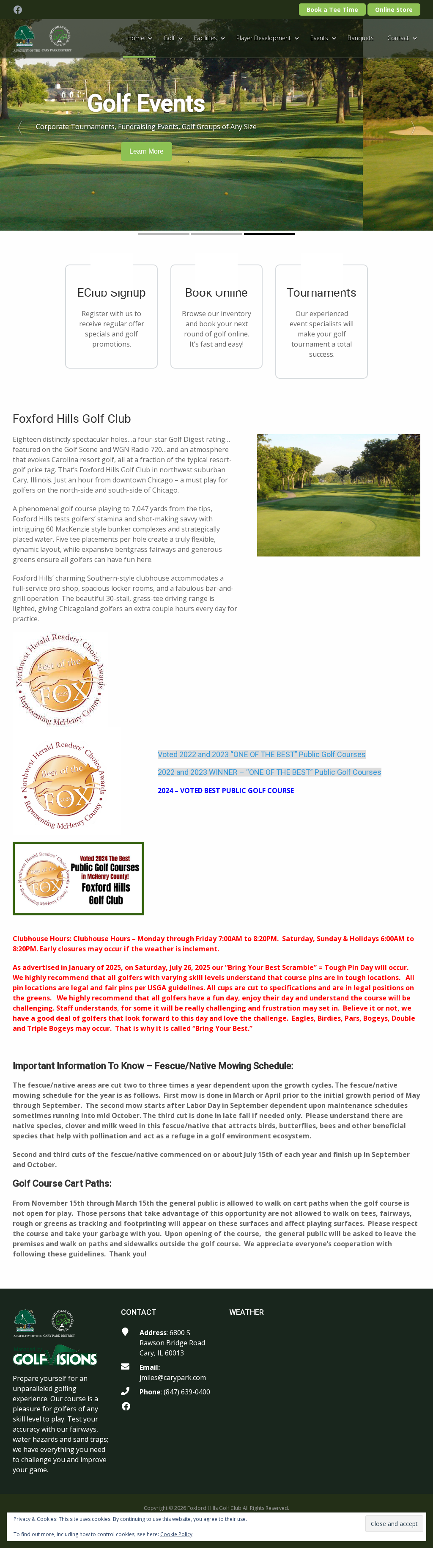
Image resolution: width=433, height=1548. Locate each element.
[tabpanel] (216, 125)
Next (417, 125)
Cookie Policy (176, 1534)
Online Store (394, 10)
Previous (16, 125)
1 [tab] (163, 234)
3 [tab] (269, 234)
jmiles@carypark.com (173, 1377)
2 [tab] (216, 234)
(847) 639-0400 (187, 1392)
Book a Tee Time (332, 10)
